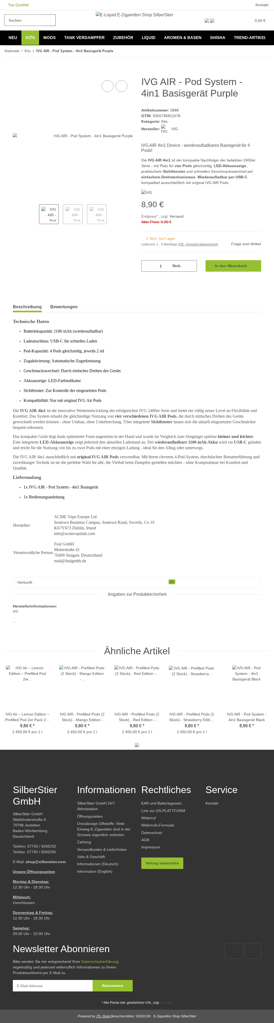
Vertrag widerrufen (162, 863)
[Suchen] (50, 20)
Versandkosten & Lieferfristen (102, 849)
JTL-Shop (103, 1016)
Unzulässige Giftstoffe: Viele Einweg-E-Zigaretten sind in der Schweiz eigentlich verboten (104, 829)
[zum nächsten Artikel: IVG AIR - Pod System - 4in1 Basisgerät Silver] (264, 51)
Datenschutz (151, 832)
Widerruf (148, 818)
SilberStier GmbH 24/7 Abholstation (96, 806)
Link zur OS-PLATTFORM (163, 811)
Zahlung (84, 842)
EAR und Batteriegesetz (161, 803)
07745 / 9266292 (41, 846)
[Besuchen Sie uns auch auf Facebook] (234, 951)
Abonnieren (112, 985)
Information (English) (94, 871)
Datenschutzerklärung (100, 961)
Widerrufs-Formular (157, 825)
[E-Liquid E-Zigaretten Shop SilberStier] (134, 14)
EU (172, 581)
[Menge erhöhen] (191, 265)
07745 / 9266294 (41, 852)
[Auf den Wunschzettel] (121, 86)
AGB (145, 840)
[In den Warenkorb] (17, 73)
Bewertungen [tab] (64, 307)
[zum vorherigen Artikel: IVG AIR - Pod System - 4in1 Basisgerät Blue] (252, 51)
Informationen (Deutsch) (97, 864)
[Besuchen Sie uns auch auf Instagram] (253, 951)
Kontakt (262, 5)
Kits (164, 121)
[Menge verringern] (147, 265)
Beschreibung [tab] (27, 307)
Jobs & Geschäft (91, 857)
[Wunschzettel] (236, 20)
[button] (225, 20)
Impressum (150, 847)
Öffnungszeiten (90, 816)
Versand (177, 216)
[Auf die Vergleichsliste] (107, 86)
